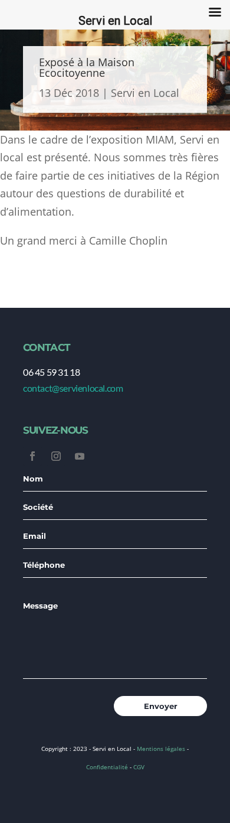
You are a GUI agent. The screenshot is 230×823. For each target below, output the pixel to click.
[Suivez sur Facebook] (32, 456)
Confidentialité (107, 767)
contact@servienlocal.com (73, 387)
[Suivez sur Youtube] (79, 456)
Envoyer (161, 706)
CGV (138, 767)
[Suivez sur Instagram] (56, 456)
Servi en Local (145, 93)
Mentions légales (161, 748)
